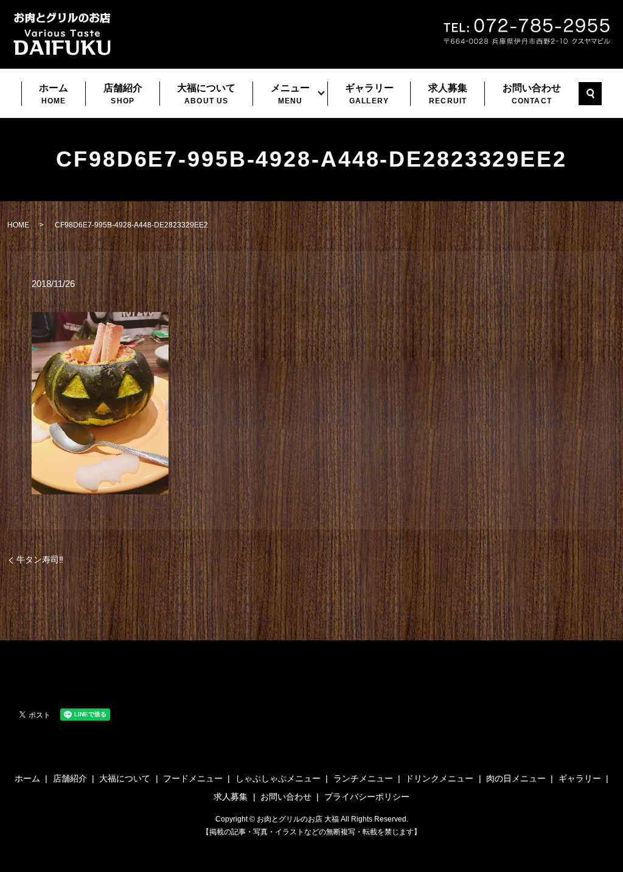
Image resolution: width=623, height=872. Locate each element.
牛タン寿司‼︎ (39, 559)
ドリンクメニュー (439, 778)
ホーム (53, 94)
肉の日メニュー (516, 778)
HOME (18, 225)
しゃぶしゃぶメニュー (278, 778)
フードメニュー (193, 778)
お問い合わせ (532, 94)
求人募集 (447, 94)
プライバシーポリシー (366, 796)
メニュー (290, 94)
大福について (206, 94)
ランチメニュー (363, 778)
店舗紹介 (122, 94)
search (590, 93)
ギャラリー (369, 94)
